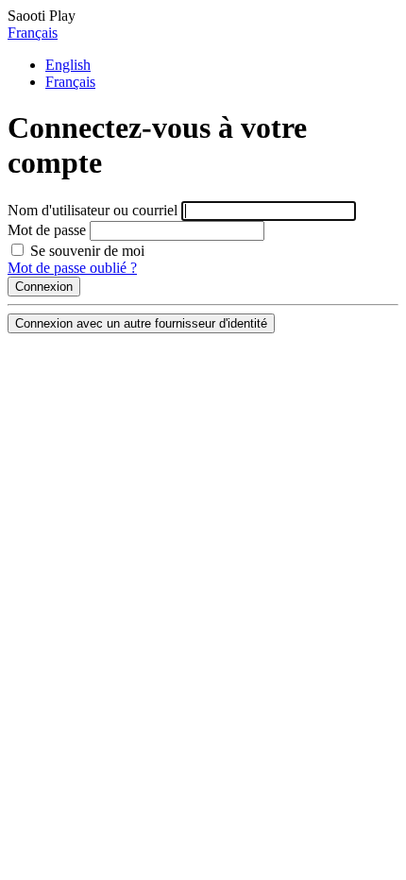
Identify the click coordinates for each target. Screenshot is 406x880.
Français (33, 33)
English (68, 65)
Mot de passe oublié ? (72, 268)
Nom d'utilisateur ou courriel (93, 210)
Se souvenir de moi (85, 251)
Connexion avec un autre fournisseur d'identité (141, 323)
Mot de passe (47, 230)
